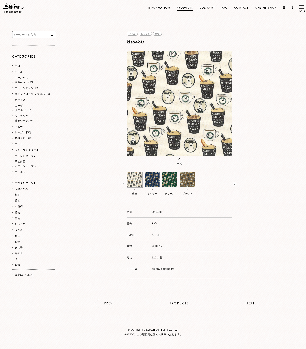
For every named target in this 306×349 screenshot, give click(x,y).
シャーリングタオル (27, 150)
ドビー (19, 126)
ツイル (132, 33)
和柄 (17, 194)
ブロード (20, 66)
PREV (108, 303)
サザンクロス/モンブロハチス (32, 94)
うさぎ (19, 230)
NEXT (250, 303)
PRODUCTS (185, 7)
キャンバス (21, 77)
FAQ (225, 7)
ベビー (19, 259)
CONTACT (241, 7)
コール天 (20, 172)
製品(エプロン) (24, 274)
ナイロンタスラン (25, 156)
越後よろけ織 (23, 138)
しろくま (145, 33)
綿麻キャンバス (24, 82)
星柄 (17, 218)
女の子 (19, 247)
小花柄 (19, 206)
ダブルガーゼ (23, 110)
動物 (157, 33)
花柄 (17, 200)
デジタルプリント (25, 183)
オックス (20, 100)
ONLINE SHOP (265, 7)
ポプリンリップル (25, 166)
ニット (19, 144)
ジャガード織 (23, 132)
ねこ (17, 235)
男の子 (19, 253)
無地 (17, 265)
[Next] (235, 184)
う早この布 (21, 189)
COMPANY (207, 7)
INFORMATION (159, 7)
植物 (17, 212)
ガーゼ (19, 105)
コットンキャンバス (27, 88)
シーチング (21, 116)
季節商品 (20, 161)
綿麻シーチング (24, 120)
